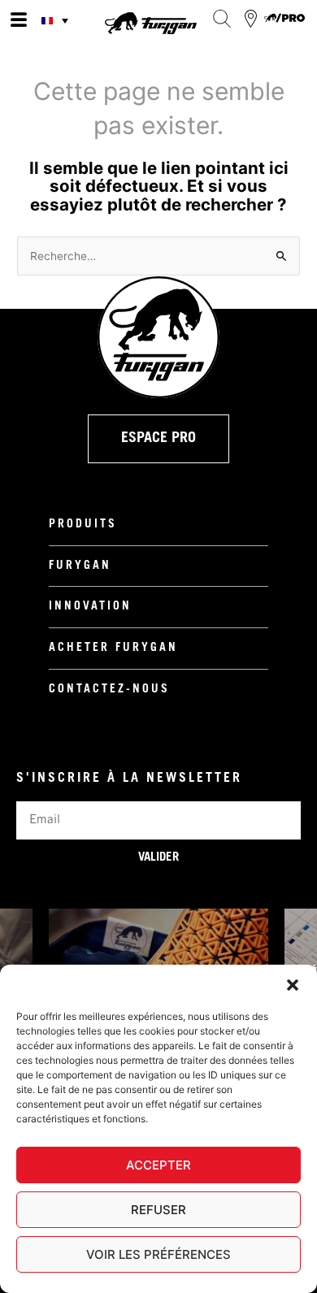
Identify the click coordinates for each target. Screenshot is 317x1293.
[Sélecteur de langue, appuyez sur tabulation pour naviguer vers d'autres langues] (57, 20)
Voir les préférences (158, 1254)
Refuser (158, 1209)
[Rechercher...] (221, 18)
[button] (292, 985)
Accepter (158, 1165)
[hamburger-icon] (18, 20)
